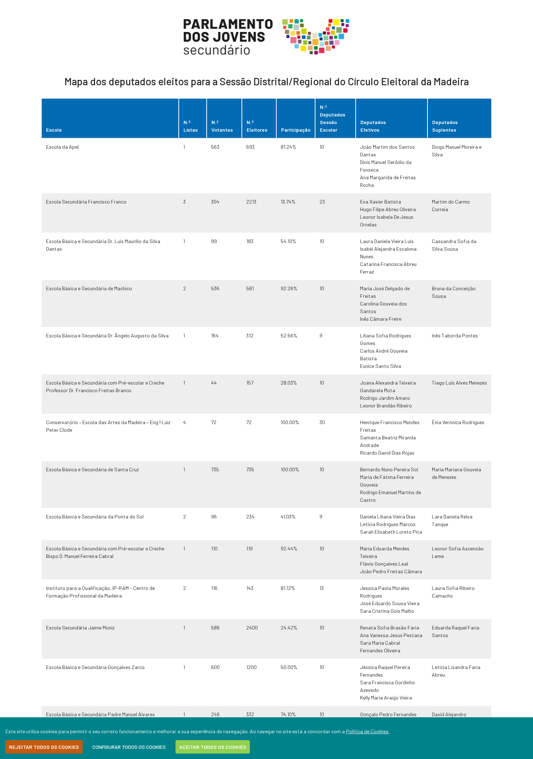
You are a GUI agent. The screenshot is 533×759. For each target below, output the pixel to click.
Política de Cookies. (367, 731)
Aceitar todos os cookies (212, 747)
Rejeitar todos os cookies (44, 747)
